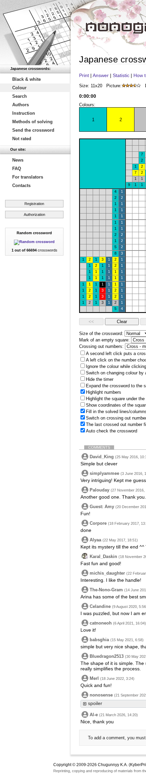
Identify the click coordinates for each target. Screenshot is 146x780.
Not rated (21, 138)
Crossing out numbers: (101, 346)
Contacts (21, 185)
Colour (19, 87)
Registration (34, 204)
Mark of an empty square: (104, 339)
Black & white (26, 79)
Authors (20, 104)
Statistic (121, 75)
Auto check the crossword (111, 430)
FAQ (16, 168)
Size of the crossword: (101, 333)
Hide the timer (99, 379)
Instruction (23, 113)
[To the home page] (35, 32)
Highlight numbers (103, 392)
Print (84, 75)
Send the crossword (33, 130)
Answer (101, 75)
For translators (27, 177)
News (17, 160)
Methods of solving (32, 121)
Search (19, 96)
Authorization (34, 214)
